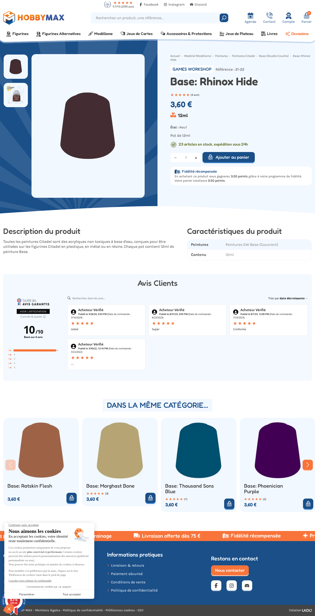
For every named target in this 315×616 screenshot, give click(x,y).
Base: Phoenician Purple (263, 488)
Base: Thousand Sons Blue (189, 488)
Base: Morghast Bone (110, 486)
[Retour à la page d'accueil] (39, 18)
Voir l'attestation (33, 311)
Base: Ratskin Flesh (30, 486)
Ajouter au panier (232, 157)
